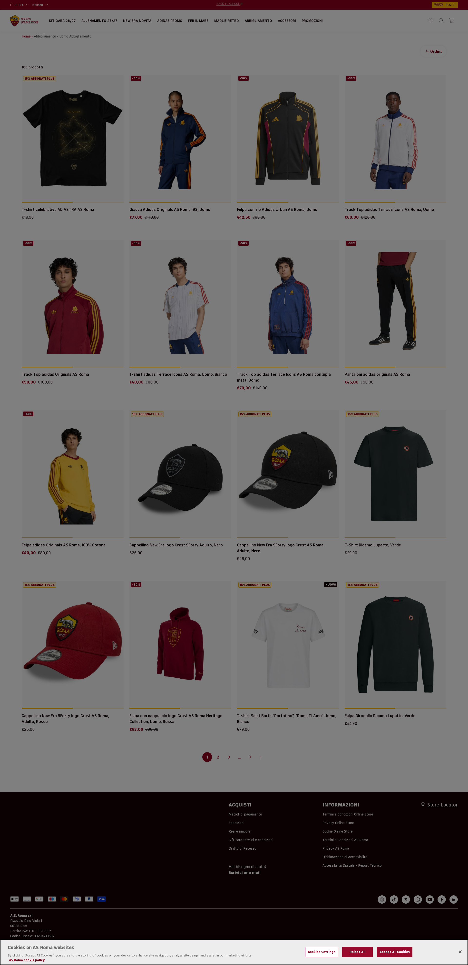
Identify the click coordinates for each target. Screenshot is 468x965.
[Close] (460, 951)
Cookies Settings (321, 952)
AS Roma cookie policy (27, 960)
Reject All (357, 952)
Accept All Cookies (395, 952)
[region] (234, 952)
